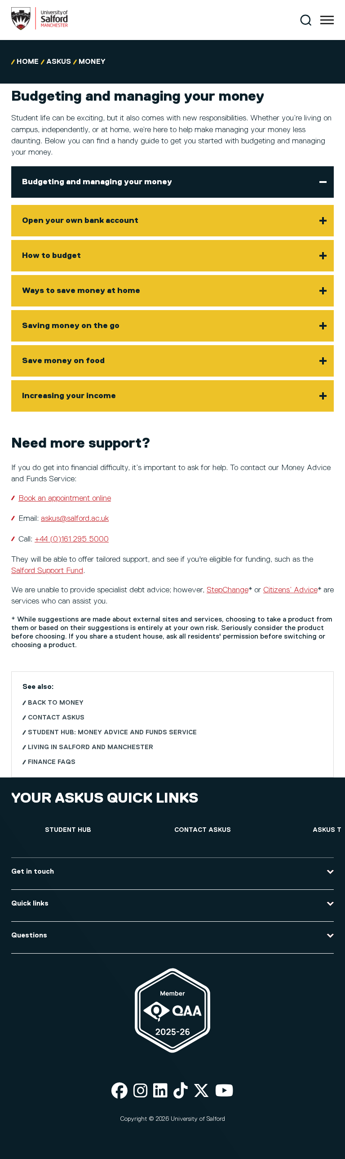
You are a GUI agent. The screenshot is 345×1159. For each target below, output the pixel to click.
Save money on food (63, 361)
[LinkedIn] (160, 1091)
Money (92, 62)
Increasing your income (69, 396)
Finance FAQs (51, 762)
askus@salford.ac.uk (75, 519)
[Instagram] (140, 1091)
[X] (201, 1091)
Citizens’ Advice (290, 590)
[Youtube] (224, 1091)
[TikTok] (180, 1091)
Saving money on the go (70, 326)
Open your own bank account (80, 221)
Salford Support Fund (47, 571)
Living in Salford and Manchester (90, 747)
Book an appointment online (64, 498)
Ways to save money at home (81, 291)
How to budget (51, 256)
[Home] (39, 28)
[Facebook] (119, 1091)
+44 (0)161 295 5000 (72, 539)
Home (28, 62)
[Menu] (327, 20)
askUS (58, 62)
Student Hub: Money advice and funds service (112, 732)
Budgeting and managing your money (97, 182)
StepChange (227, 590)
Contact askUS (56, 718)
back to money (56, 703)
